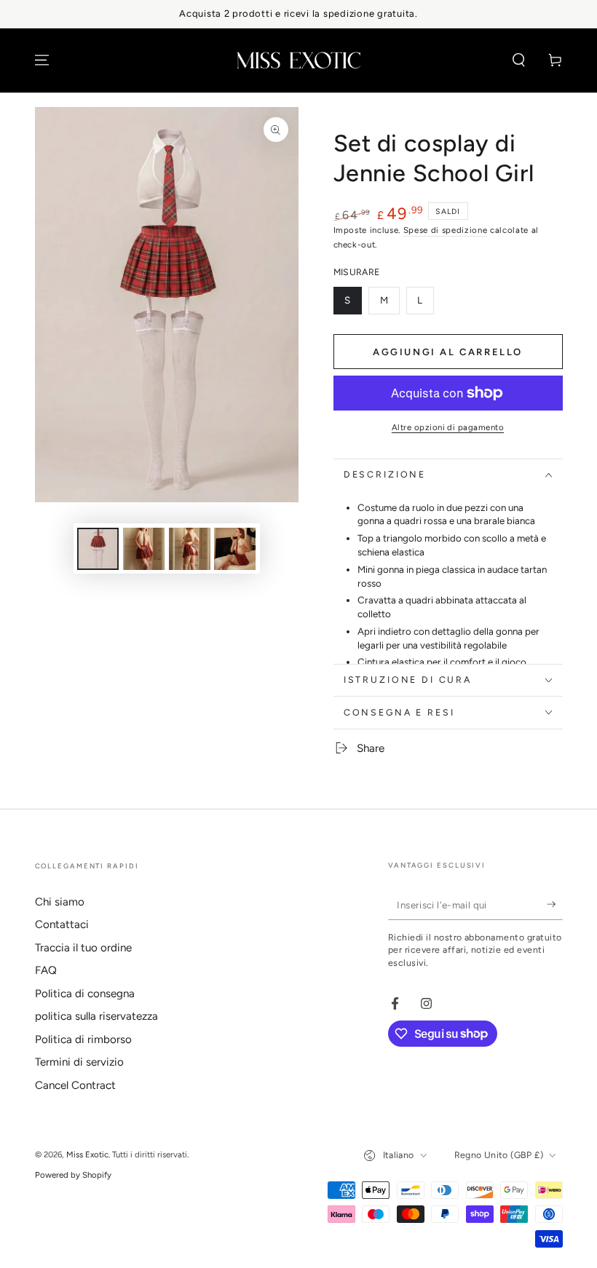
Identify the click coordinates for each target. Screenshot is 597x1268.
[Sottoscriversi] (555, 904)
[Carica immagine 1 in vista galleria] (98, 549)
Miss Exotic (87, 1154)
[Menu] (42, 60)
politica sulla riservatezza (96, 1016)
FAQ (46, 970)
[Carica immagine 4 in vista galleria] (235, 549)
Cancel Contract (75, 1085)
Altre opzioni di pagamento (448, 427)
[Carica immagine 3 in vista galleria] (189, 549)
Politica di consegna (85, 993)
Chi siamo (59, 901)
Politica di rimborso (83, 1039)
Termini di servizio (79, 1062)
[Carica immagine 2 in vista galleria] (144, 549)
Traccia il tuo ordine (83, 947)
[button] (519, 60)
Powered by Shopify (73, 1175)
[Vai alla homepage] (298, 60)
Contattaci (62, 924)
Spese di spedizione (445, 230)
